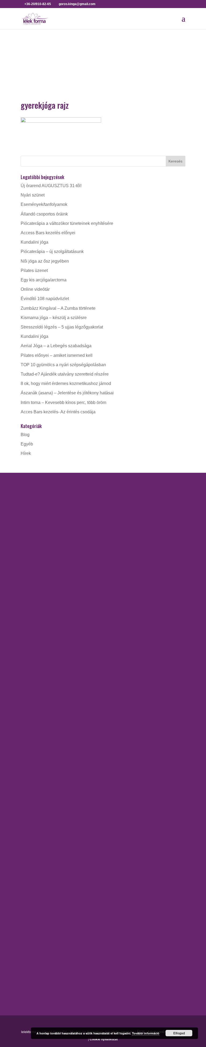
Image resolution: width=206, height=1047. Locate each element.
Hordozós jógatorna (39, 615)
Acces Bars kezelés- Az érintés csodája (58, 412)
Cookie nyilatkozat (104, 1039)
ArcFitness (31, 718)
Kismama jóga (34, 634)
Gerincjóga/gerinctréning (44, 624)
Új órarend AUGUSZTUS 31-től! (51, 185)
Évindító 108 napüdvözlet (45, 298)
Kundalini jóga (34, 242)
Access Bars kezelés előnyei (48, 232)
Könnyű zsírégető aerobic (45, 746)
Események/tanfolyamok (44, 204)
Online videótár (35, 289)
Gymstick (29, 737)
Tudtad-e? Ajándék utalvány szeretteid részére (65, 374)
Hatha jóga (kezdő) (39, 643)
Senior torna (32, 801)
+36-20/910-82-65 (46, 548)
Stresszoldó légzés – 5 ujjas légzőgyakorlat (62, 327)
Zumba (27, 829)
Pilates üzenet (34, 270)
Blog (25, 434)
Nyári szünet (33, 195)
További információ (145, 1033)
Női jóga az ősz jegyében (45, 261)
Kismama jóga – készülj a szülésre (54, 317)
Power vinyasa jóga (39, 662)
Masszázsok (32, 895)
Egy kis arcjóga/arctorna (44, 280)
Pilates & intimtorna (39, 791)
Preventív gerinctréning (43, 772)
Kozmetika (31, 885)
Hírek (26, 453)
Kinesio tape (33, 876)
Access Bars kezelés (40, 866)
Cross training (34, 727)
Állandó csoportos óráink (44, 214)
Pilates (27, 782)
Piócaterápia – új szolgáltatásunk (52, 251)
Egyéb (27, 444)
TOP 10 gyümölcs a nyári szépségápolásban (63, 364)
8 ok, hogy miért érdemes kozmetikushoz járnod (66, 383)
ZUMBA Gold (33, 810)
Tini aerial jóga (35, 681)
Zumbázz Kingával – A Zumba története (58, 308)
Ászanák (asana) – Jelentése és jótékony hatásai (67, 393)
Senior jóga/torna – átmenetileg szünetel (59, 671)
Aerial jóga (31, 605)
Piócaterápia (33, 904)
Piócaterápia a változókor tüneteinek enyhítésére (67, 223)
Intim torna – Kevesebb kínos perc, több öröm (63, 402)
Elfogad (179, 1033)
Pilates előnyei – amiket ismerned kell (57, 355)
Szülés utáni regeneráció (44, 820)
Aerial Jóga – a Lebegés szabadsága (56, 345)
